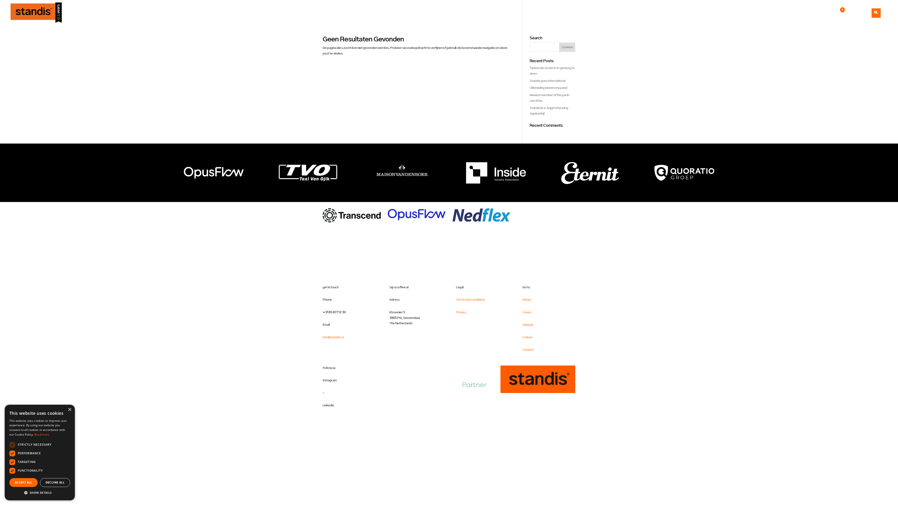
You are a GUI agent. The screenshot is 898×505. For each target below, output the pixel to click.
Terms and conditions (470, 299)
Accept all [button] (23, 482)
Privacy (461, 312)
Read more (41, 434)
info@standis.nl (333, 337)
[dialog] (40, 452)
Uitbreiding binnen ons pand (548, 88)
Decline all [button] (55, 482)
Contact (855, 12)
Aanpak (796, 12)
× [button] (69, 409)
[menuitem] (876, 16)
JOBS (836, 12)
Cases (777, 12)
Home (760, 12)
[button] (39, 493)
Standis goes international (547, 81)
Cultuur (818, 12)
